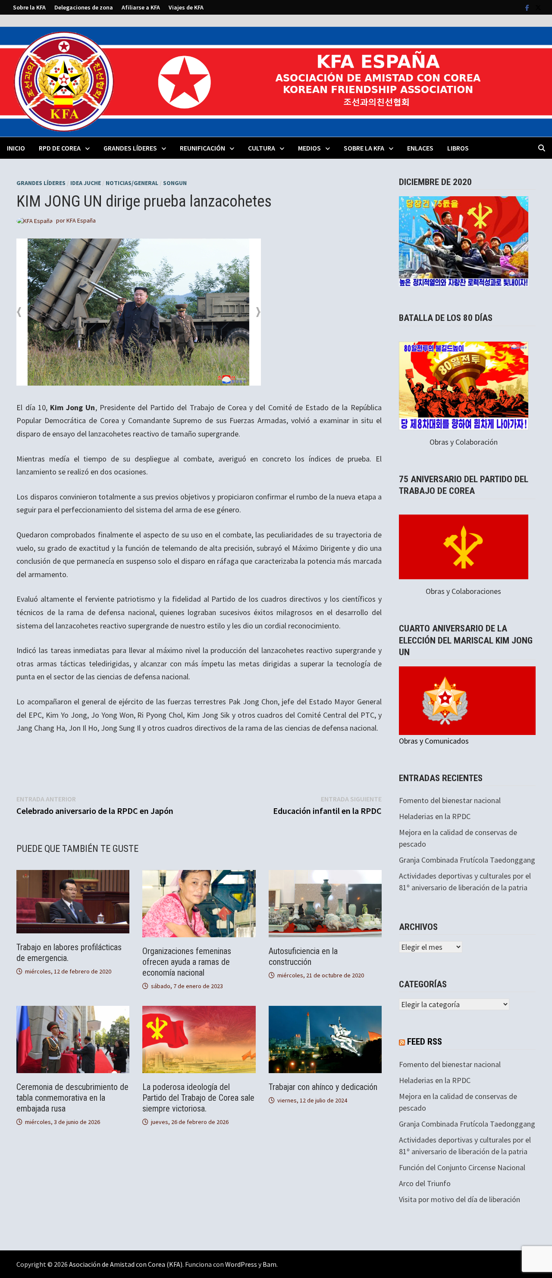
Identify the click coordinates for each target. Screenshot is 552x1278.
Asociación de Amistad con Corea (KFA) (125, 1264)
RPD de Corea (60, 148)
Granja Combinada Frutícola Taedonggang (467, 860)
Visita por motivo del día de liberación (459, 1199)
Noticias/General (132, 183)
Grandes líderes (41, 183)
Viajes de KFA (186, 7)
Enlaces (420, 148)
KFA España (81, 220)
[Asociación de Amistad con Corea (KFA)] (276, 81)
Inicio (16, 148)
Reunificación (202, 148)
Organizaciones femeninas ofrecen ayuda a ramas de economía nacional (186, 962)
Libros (458, 148)
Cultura (261, 148)
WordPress (241, 1264)
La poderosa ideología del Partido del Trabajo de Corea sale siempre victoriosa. (198, 1098)
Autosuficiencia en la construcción (303, 956)
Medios (309, 148)
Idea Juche (85, 183)
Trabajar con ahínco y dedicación (323, 1087)
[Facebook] (528, 7)
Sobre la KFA (29, 7)
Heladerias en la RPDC (434, 816)
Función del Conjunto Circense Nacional (462, 1167)
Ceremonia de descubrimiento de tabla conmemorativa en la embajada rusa (72, 1098)
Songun (175, 183)
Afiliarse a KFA (141, 7)
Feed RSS (424, 1041)
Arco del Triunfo (425, 1183)
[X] (538, 7)
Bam (269, 1264)
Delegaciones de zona (83, 7)
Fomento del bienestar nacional (450, 800)
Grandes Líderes (130, 148)
